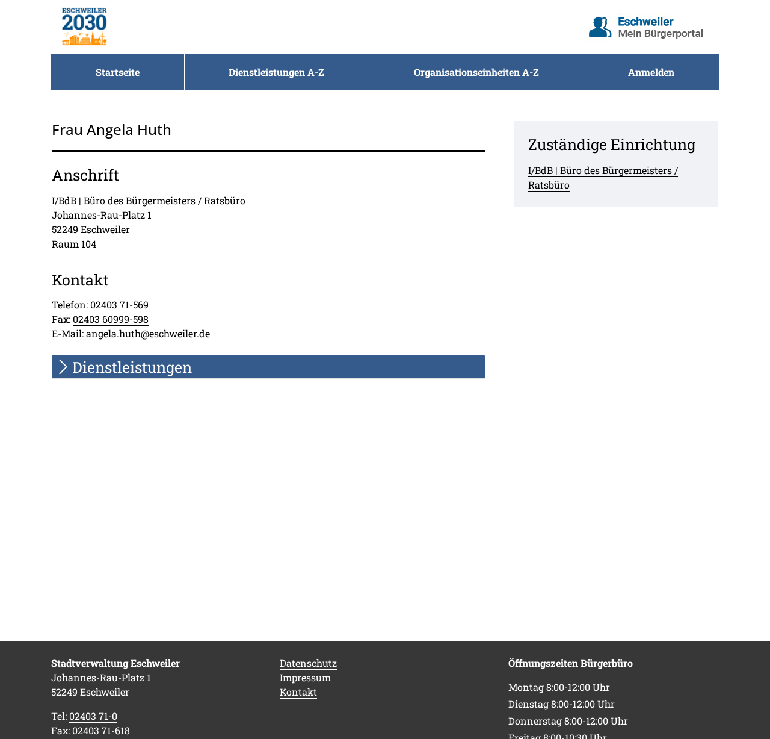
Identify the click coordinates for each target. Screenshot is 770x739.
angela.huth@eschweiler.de (148, 333)
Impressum (305, 677)
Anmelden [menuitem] (651, 72)
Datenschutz (308, 662)
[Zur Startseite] (84, 27)
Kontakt (298, 691)
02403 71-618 (101, 730)
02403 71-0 (93, 715)
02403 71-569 (119, 304)
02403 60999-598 (111, 319)
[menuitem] (117, 72)
